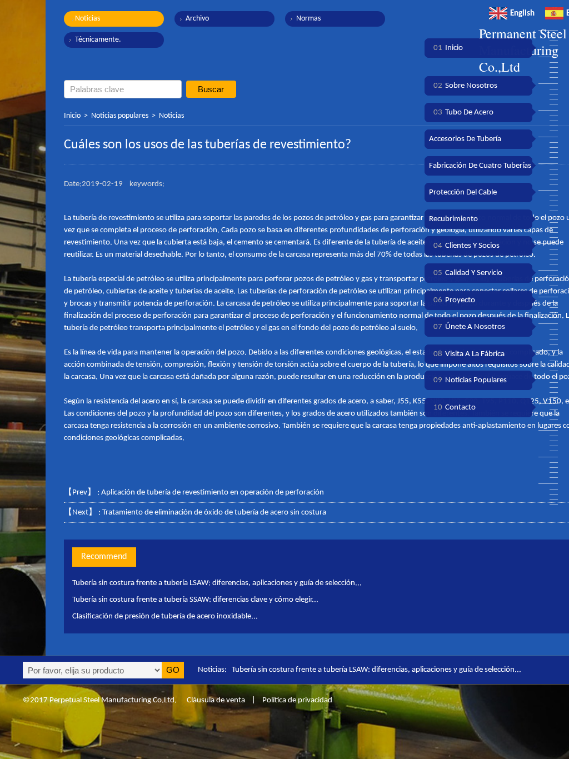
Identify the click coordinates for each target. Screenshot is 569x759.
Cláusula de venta (215, 700)
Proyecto (454, 300)
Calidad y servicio (467, 273)
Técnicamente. (98, 40)
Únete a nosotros (469, 327)
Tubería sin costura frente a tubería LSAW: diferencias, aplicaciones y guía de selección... (217, 583)
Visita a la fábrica (469, 354)
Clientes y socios (466, 246)
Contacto (454, 407)
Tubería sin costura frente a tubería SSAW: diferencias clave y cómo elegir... (195, 600)
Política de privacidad (297, 700)
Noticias (87, 18)
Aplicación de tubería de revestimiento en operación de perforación (212, 492)
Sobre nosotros (465, 86)
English (522, 13)
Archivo (197, 18)
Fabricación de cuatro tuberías (480, 166)
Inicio (72, 116)
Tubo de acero (463, 112)
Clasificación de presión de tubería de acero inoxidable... (165, 616)
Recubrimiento (453, 219)
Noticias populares (119, 116)
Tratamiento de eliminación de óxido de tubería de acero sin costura (214, 512)
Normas (308, 18)
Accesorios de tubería (465, 139)
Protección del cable (463, 192)
